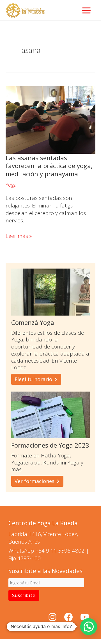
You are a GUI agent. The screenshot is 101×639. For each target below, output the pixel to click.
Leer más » (19, 236)
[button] (88, 626)
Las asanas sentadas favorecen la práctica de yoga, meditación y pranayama (49, 165)
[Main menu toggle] (86, 10)
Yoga (11, 184)
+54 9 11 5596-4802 (59, 550)
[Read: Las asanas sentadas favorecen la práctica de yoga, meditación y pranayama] (50, 119)
